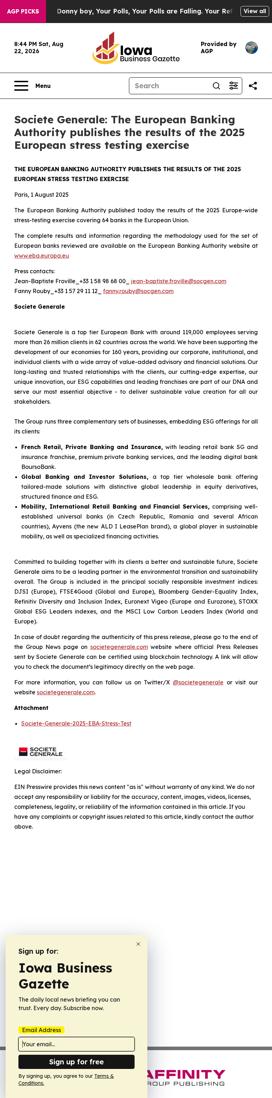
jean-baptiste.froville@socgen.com (178, 281)
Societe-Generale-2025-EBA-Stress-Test (76, 723)
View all (255, 11)
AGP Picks (23, 11)
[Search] (216, 86)
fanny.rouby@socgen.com (138, 291)
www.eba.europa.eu (41, 255)
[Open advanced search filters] (233, 86)
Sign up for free (76, 1061)
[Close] (138, 944)
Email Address (41, 1029)
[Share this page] (253, 86)
